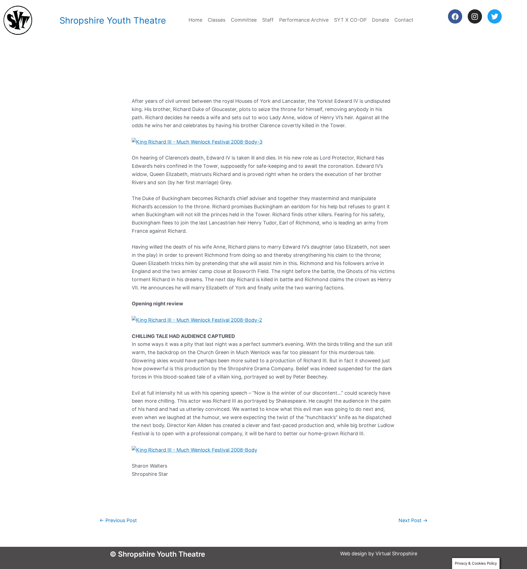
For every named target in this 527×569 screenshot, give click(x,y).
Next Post (413, 520)
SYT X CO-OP (350, 20)
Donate (380, 20)
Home (195, 20)
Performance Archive (304, 20)
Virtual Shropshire (396, 553)
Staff (268, 20)
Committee (244, 20)
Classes (216, 20)
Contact (403, 20)
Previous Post (118, 520)
